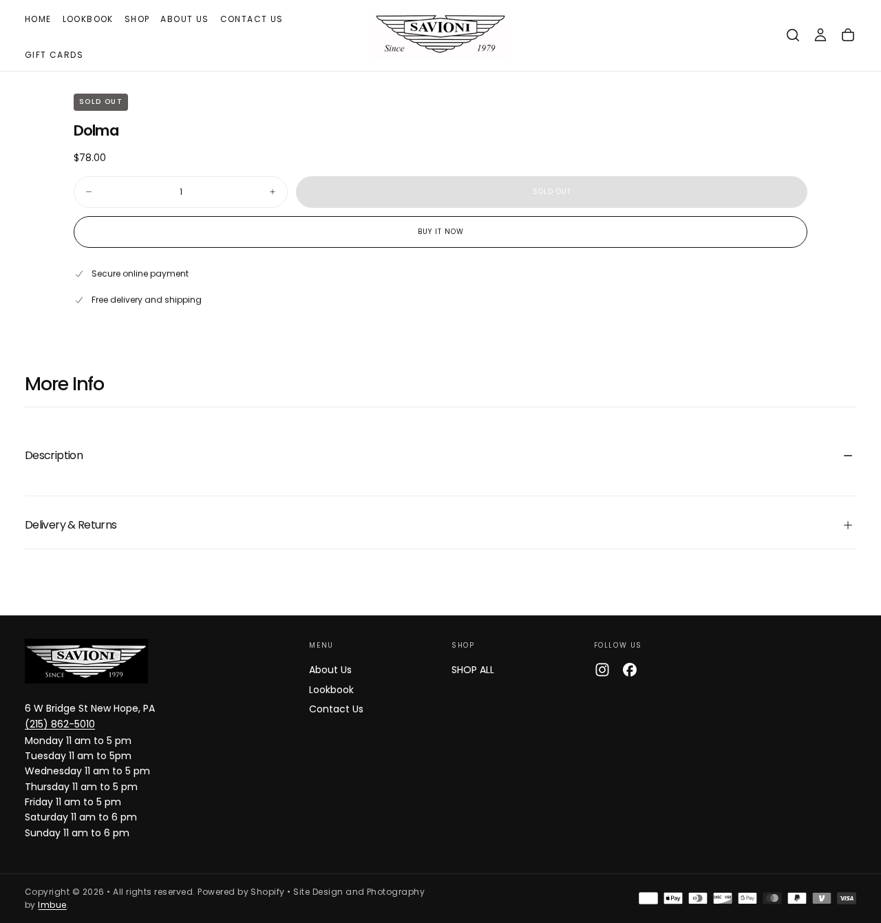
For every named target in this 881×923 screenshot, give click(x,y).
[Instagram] (602, 669)
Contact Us (252, 19)
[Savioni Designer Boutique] (87, 661)
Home (38, 19)
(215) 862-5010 (60, 724)
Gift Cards (54, 55)
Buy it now (441, 231)
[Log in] (820, 35)
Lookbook (88, 19)
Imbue (52, 905)
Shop (137, 19)
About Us (184, 19)
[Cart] (848, 35)
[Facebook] (630, 669)
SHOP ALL (473, 670)
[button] (793, 35)
